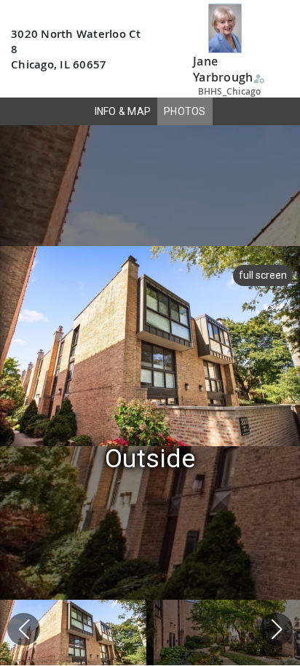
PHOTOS (185, 111)
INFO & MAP (123, 111)
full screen (263, 275)
